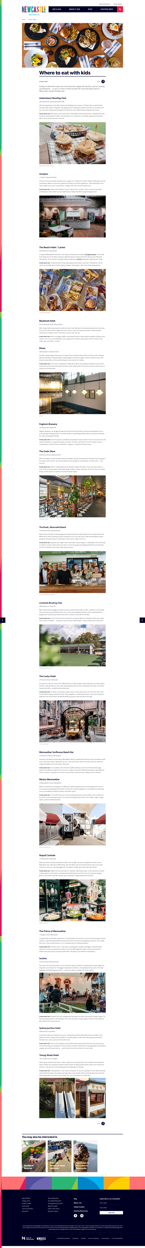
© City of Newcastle (117, 1238)
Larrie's (79, 259)
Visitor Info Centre (53, 1209)
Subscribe (111, 1213)
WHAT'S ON (74, 9)
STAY (90, 9)
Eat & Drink (25, 1206)
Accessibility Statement (63, 1238)
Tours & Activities (27, 1209)
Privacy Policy (105, 1238)
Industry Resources (104, 4)
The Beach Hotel (90, 254)
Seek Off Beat (26, 1198)
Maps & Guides (52, 1206)
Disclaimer (75, 1238)
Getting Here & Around (55, 1203)
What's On (78, 1203)
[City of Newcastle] (28, 1238)
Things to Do (26, 1201)
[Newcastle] (41, 1239)
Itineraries (25, 1211)
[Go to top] (141, 1244)
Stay (75, 1199)
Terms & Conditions (93, 1238)
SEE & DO (57, 9)
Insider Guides (118, 4)
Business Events (53, 1211)
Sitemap (83, 1238)
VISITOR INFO (107, 9)
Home (23, 19)
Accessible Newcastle (54, 1201)
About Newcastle (53, 1198)
